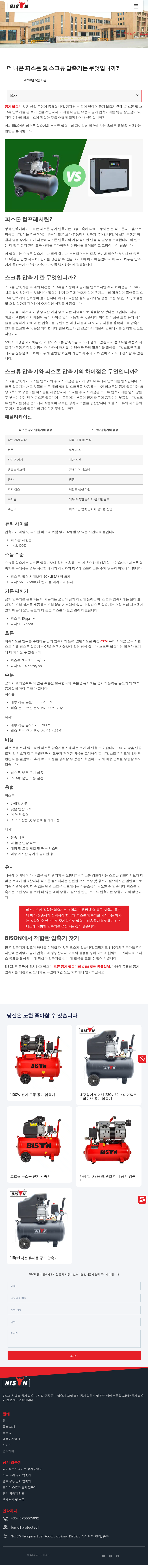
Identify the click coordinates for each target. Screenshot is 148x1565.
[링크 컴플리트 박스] (39, 1063)
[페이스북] (117, 1556)
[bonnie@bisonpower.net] (5, 1527)
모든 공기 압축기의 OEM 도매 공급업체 (82, 966)
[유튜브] (103, 1556)
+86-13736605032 (25, 1518)
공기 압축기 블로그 (135, 34)
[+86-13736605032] (5, 1519)
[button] (136, 7)
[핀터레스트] (110, 1556)
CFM (104, 641)
